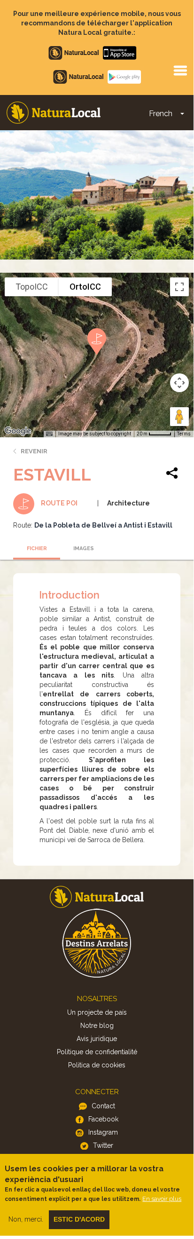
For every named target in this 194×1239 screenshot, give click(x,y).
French (160, 113)
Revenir (34, 451)
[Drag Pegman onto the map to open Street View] (179, 416)
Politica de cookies (96, 1065)
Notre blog (97, 1025)
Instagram (103, 1132)
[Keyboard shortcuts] (49, 434)
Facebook (103, 1119)
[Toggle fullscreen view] (179, 286)
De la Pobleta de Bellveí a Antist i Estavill (103, 525)
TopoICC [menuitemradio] (32, 287)
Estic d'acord (79, 1219)
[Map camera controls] (179, 382)
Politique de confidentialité (97, 1052)
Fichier (37, 548)
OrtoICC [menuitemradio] (85, 287)
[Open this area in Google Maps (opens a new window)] (17, 431)
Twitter (103, 1145)
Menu (180, 70)
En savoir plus (161, 1198)
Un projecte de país (97, 1012)
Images (83, 548)
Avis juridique (97, 1038)
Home (54, 113)
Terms (184, 433)
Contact (103, 1106)
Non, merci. (25, 1219)
